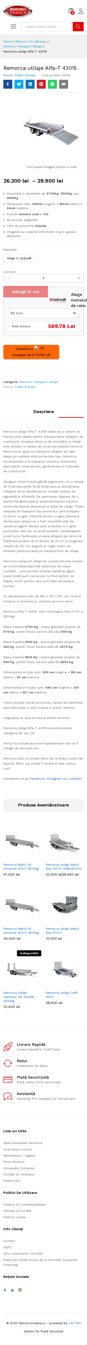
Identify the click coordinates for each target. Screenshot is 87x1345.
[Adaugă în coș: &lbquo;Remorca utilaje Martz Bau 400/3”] (64, 921)
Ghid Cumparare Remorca (22, 1143)
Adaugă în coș (25, 291)
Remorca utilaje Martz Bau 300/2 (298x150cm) (64, 866)
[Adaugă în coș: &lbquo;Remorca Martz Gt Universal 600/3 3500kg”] (21, 921)
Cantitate (9, 272)
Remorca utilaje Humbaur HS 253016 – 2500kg (20, 996)
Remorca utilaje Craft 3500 (62, 994)
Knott (16, 576)
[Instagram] (20, 1290)
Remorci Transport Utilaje (39, 382)
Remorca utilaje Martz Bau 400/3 (62, 930)
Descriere (43, 411)
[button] (64, 985)
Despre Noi (11, 1180)
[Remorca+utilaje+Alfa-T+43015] (18, 84)
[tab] (43, 413)
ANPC (7, 1247)
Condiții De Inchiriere (18, 1174)
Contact (9, 1241)
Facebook (37, 778)
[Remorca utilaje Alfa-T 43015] (7, 84)
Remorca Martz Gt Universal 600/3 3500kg (21, 930)
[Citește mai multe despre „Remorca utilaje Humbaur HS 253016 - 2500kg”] (21, 985)
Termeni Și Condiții (17, 1210)
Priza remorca (13, 1161)
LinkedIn (75, 778)
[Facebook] (5, 1290)
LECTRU (74, 1323)
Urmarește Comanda (18, 1168)
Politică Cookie (14, 1217)
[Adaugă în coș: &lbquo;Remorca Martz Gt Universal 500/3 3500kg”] (21, 857)
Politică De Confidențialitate (24, 1204)
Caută (78, 26)
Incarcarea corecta (17, 1149)
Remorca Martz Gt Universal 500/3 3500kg (21, 866)
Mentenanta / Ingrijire (19, 1155)
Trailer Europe (24, 75)
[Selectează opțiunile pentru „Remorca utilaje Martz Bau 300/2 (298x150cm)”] (64, 857)
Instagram (54, 778)
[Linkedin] (12, 1290)
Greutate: (10, 249)
